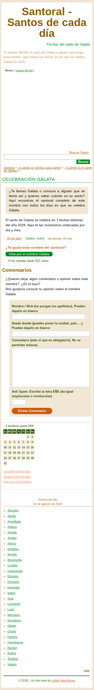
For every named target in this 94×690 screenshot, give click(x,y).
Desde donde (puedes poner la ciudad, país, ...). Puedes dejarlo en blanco (47, 325)
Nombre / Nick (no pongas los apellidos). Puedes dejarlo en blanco (48, 308)
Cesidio (12, 565)
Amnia (11, 543)
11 (10, 447)
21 (23, 452)
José (10, 598)
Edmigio (12, 576)
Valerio (12, 664)
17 (5, 452)
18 (9, 452)
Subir (87, 670)
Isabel (11, 593)
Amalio (12, 538)
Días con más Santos (17, 482)
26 (14, 458)
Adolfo (11, 516)
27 (18, 458)
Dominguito (15, 571)
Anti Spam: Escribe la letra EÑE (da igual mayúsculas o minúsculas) (42, 394)
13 (18, 447)
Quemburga (15, 642)
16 (32, 447)
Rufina (11, 653)
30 (32, 458)
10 (5, 447)
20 (18, 452)
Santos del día (24, 70)
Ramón (12, 648)
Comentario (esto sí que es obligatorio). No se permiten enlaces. (46, 342)
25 (9, 458)
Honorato (13, 587)
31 (5, 463)
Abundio (13, 510)
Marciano (13, 615)
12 (14, 447)
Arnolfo (12, 554)
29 (28, 458)
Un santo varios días (17, 471)
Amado (12, 532)
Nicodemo (14, 620)
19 (14, 452)
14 (23, 447)
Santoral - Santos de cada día (47, 22)
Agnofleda (14, 521)
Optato (11, 626)
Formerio (13, 582)
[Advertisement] (46, 115)
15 (28, 447)
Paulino (12, 637)
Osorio (11, 631)
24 (5, 458)
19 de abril (14, 238)
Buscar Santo (78, 152)
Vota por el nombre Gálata (29, 254)
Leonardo (13, 604)
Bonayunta (14, 560)
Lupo (10, 609)
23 (32, 452)
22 (28, 452)
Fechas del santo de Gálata (68, 44)
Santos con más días (17, 476)
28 (23, 458)
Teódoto (12, 659)
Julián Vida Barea (63, 680)
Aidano (12, 527)
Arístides (13, 549)
